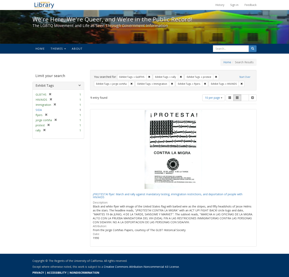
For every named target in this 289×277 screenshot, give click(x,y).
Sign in (234, 5)
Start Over (244, 77)
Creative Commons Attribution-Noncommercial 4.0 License (141, 267)
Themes (57, 48)
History (219, 5)
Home (40, 48)
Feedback (250, 5)
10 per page (213, 97)
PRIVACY (38, 272)
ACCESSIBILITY (56, 272)
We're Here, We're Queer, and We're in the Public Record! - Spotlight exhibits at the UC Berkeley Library (44, 5)
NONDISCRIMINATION (84, 272)
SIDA (39, 110)
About (77, 48)
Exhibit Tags (45, 85)
